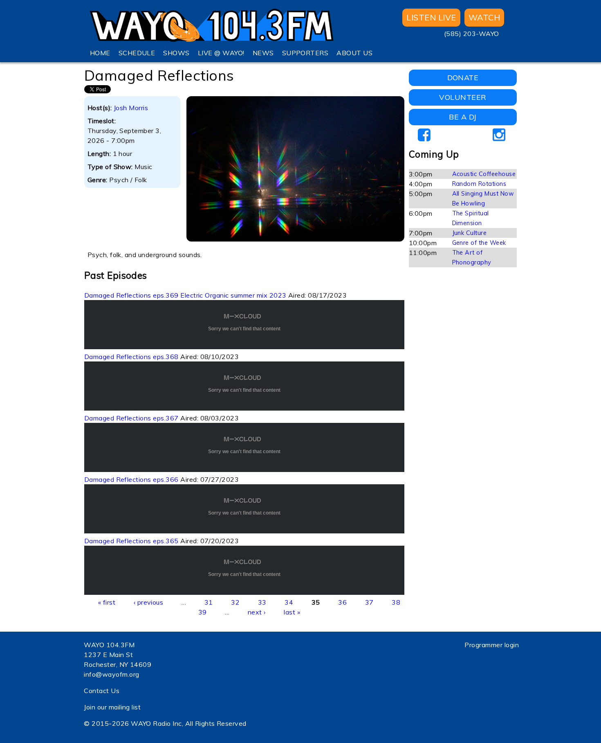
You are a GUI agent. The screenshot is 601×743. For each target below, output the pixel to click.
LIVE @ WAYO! (221, 53)
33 (262, 602)
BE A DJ (462, 117)
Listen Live (431, 17)
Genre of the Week (479, 242)
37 (369, 602)
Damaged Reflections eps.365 (131, 541)
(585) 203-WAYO (471, 33)
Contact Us (101, 691)
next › (257, 612)
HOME (100, 53)
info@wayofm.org (111, 674)
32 (235, 602)
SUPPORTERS (305, 53)
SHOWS (176, 53)
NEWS (263, 53)
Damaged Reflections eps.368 (131, 356)
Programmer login (491, 645)
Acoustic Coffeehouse (484, 174)
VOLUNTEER (462, 97)
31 (208, 602)
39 (202, 612)
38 (396, 602)
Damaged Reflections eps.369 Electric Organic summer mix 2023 (185, 295)
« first (106, 602)
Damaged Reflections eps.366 (131, 479)
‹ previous (149, 602)
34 (289, 602)
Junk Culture (469, 233)
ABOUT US (354, 53)
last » (292, 612)
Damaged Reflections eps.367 (131, 418)
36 (342, 602)
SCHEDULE (137, 53)
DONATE (463, 77)
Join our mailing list (112, 707)
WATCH (484, 17)
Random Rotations (479, 183)
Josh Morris (131, 108)
